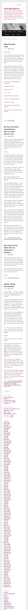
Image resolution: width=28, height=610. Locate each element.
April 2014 (6, 575)
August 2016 (6, 536)
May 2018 (6, 505)
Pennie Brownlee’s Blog (9, 86)
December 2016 (7, 530)
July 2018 (6, 502)
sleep (9, 386)
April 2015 (6, 558)
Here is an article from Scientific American (13, 343)
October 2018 (7, 497)
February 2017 (7, 527)
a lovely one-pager (10, 177)
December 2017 (7, 513)
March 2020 (6, 472)
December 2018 (7, 494)
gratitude (14, 238)
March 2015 (6, 560)
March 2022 (6, 449)
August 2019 (6, 481)
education (10, 238)
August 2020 (6, 464)
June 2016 (6, 539)
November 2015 (7, 549)
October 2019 (7, 478)
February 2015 (7, 561)
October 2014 (7, 568)
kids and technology (8, 606)
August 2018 (6, 500)
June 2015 (6, 557)
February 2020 (7, 474)
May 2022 (6, 447)
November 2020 (7, 461)
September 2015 (7, 552)
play (10, 239)
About (10, 31)
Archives (18, 34)
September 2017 (7, 517)
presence (13, 239)
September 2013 (7, 586)
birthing (5, 592)
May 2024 (6, 431)
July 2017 (6, 521)
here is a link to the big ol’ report (15, 167)
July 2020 (6, 466)
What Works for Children (9, 102)
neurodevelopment (8, 385)
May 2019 (6, 486)
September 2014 (7, 569)
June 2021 (6, 455)
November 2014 (7, 566)
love (10, 383)
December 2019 (7, 477)
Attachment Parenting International (11, 95)
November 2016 (7, 532)
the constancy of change (9, 400)
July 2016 (6, 538)
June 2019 (6, 485)
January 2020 (7, 475)
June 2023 (6, 438)
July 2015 (6, 555)
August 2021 (6, 453)
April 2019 (6, 488)
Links (14, 31)
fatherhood (6, 598)
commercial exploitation (13, 381)
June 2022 (6, 445)
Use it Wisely (6, 34)
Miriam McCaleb (7, 413)
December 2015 (7, 547)
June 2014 (6, 572)
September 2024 (7, 427)
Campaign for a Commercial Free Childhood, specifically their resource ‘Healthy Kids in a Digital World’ (13, 354)
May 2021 (6, 456)
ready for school (19, 239)
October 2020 (7, 463)
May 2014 (6, 574)
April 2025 (6, 425)
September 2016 (7, 535)
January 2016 (7, 546)
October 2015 (7, 550)
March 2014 (6, 577)
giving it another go (8, 397)
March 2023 (6, 439)
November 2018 (7, 495)
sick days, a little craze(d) (10, 402)
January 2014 (7, 580)
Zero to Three (7, 92)
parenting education (16, 385)
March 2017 (6, 525)
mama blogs (13, 383)
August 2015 (6, 554)
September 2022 (7, 442)
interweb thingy (11, 120)
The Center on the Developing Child (11, 99)
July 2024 (6, 430)
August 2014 (6, 571)
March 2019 (6, 489)
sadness (5, 386)
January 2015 (7, 563)
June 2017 (6, 522)
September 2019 (7, 480)
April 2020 (6, 470)
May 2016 (6, 541)
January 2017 (7, 528)
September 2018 (7, 499)
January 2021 (7, 460)
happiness (6, 601)
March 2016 (6, 543)
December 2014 (7, 564)
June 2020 (6, 467)
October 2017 (7, 516)
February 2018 (7, 510)
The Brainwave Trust (8, 89)
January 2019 (7, 492)
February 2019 (7, 491)
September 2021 (7, 452)
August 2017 (6, 519)
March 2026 (6, 422)
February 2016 (7, 544)
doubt (5, 595)
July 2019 (6, 483)
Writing (12, 34)
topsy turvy (6, 398)
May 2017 (6, 524)
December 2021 (7, 450)
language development (9, 608)
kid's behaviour (14, 382)
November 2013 (7, 583)
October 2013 (7, 585)
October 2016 (7, 533)
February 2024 (7, 433)
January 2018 (7, 511)
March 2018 (6, 508)
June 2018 (6, 503)
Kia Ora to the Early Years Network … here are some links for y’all (11, 130)
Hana (5, 412)
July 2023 (6, 436)
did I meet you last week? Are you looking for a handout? (11, 248)
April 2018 (6, 506)
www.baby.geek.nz (12, 8)
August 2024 (6, 428)
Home (5, 31)
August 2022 (6, 444)
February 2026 (7, 423)
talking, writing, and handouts (9, 285)
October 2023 (7, 434)
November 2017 (7, 514)
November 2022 (7, 441)
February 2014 (7, 579)
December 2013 (7, 582)
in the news (6, 403)
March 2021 (6, 458)
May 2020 (6, 469)
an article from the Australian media (15, 217)
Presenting (20, 31)
